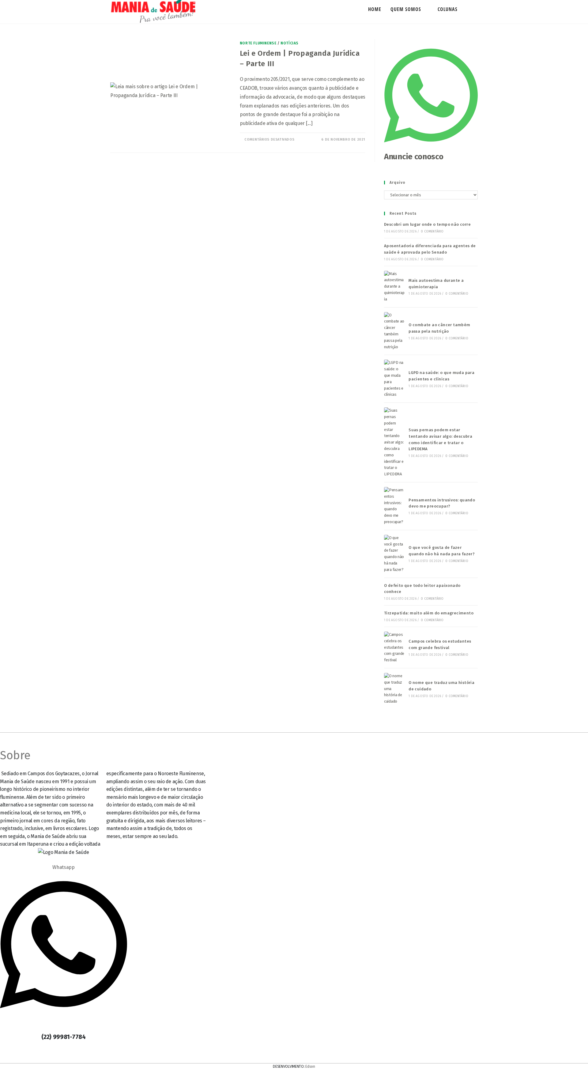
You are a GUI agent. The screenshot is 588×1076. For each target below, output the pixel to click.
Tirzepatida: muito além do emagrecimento (428, 613)
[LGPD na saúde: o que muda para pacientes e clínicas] (394, 379)
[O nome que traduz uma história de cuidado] (394, 689)
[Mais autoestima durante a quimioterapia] (394, 287)
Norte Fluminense (258, 43)
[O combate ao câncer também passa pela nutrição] (394, 331)
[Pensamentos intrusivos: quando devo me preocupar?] (394, 506)
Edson (310, 1066)
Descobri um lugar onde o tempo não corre (427, 224)
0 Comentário (432, 231)
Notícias (290, 43)
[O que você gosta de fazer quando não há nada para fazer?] (394, 554)
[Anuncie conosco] (431, 147)
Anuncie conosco (413, 156)
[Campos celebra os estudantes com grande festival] (394, 647)
